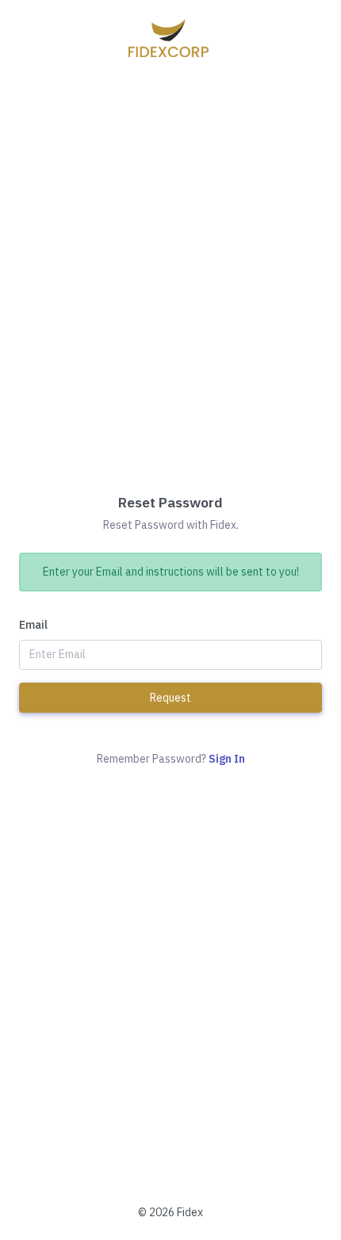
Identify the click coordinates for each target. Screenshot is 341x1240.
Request (170, 698)
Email (33, 625)
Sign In (227, 759)
